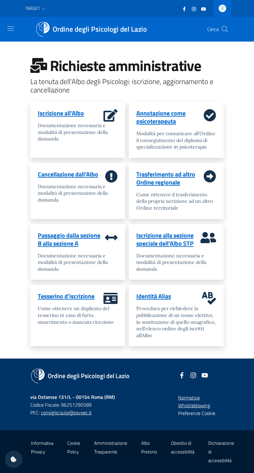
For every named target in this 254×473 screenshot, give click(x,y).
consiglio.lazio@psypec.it (66, 412)
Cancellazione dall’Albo (68, 174)
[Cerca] (225, 29)
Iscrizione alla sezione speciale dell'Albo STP (165, 239)
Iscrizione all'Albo (61, 113)
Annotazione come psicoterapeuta (161, 117)
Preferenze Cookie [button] (196, 413)
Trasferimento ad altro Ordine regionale (165, 178)
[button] (35, 8)
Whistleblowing (194, 405)
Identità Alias (153, 296)
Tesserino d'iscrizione (66, 296)
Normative (189, 397)
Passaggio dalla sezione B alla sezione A (69, 239)
